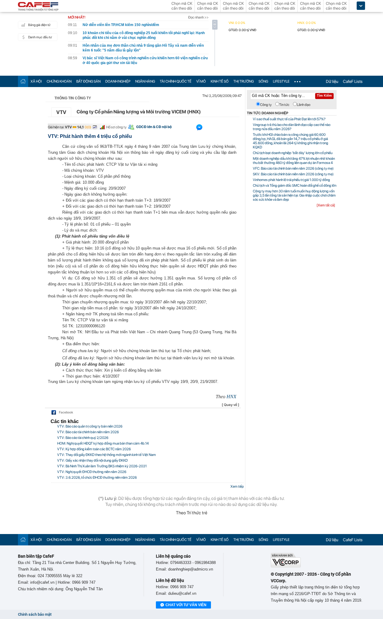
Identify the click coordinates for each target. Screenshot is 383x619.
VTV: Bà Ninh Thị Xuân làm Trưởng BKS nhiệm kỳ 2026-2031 (102, 466)
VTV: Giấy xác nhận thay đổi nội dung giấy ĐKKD (92, 460)
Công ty (266, 105)
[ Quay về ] (230, 405)
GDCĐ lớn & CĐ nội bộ (154, 127)
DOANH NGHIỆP (117, 81)
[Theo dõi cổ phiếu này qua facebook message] (199, 129)
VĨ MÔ (201, 81)
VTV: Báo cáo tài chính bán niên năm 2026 (88, 432)
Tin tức (284, 105)
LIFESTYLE (281, 81)
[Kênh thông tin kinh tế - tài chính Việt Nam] (38, 7)
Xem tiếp (237, 486)
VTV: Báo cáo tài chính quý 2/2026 (82, 438)
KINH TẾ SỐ (220, 81)
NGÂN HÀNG (145, 81)
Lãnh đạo (303, 105)
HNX (231, 396)
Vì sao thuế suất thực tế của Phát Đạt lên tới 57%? (289, 119)
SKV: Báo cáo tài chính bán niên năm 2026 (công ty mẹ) (293, 174)
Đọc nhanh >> (198, 17)
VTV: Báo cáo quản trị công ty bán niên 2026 (89, 426)
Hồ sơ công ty (116, 127)
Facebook (66, 412)
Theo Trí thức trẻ (191, 512)
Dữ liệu (332, 81)
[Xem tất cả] (326, 205)
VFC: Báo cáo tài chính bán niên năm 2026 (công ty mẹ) (293, 168)
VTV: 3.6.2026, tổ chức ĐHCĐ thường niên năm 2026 (97, 477)
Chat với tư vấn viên (185, 605)
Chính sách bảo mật (34, 614)
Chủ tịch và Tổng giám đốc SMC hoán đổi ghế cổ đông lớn (294, 185)
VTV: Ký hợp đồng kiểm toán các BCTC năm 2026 (94, 449)
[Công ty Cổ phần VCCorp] (286, 566)
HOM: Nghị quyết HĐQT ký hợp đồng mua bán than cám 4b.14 (103, 443)
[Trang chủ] (23, 81)
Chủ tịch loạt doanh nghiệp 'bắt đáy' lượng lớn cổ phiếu (292, 153)
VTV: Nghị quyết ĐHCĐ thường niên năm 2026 (91, 472)
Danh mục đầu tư (40, 37)
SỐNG (263, 81)
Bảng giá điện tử (39, 25)
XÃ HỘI (36, 81)
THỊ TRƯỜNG (243, 81)
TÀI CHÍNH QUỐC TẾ (176, 81)
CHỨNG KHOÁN (59, 81)
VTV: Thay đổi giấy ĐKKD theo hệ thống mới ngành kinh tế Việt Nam (106, 455)
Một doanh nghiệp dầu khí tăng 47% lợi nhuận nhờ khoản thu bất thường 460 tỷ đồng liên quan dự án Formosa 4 (294, 160)
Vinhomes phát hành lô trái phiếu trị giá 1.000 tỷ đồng (291, 180)
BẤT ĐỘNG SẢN (88, 81)
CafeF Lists (353, 81)
